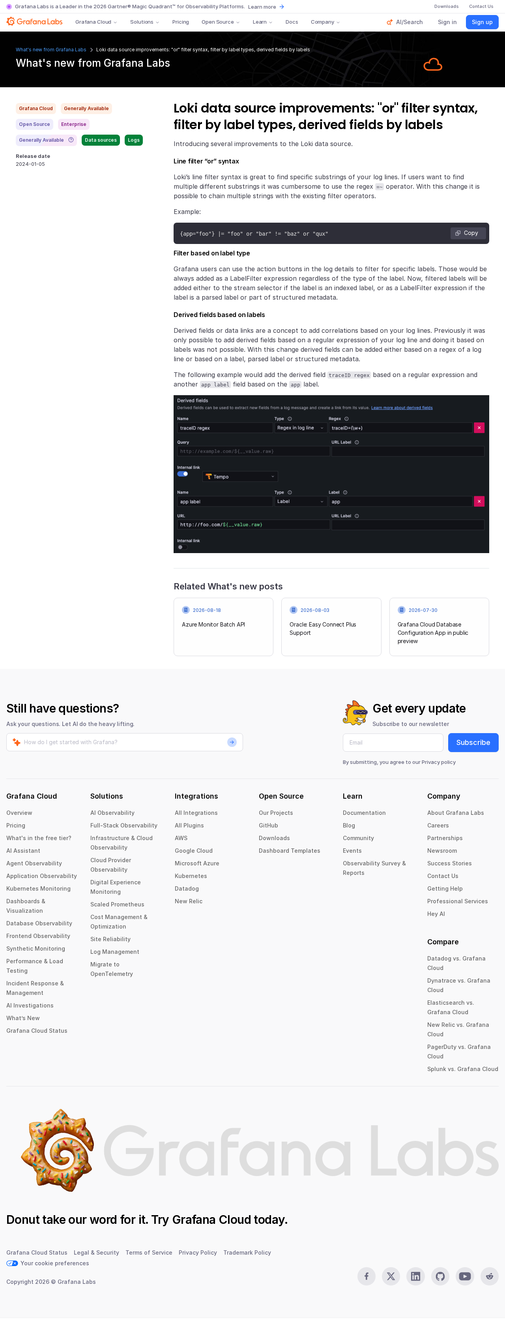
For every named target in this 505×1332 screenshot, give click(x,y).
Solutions (141, 22)
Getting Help (445, 888)
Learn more (262, 7)
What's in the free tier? (38, 838)
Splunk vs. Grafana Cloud (462, 1069)
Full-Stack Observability (123, 825)
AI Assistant (23, 850)
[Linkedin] (415, 1276)
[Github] (440, 1276)
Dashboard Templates (289, 850)
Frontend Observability (38, 935)
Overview (19, 812)
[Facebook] (366, 1276)
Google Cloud (194, 850)
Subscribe (473, 742)
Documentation (364, 812)
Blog (349, 825)
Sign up (482, 22)
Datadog (187, 888)
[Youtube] (465, 1276)
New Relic (188, 901)
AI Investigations (30, 1005)
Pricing (180, 22)
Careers (438, 825)
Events (352, 850)
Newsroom (442, 850)
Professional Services (457, 901)
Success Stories (449, 863)
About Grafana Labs (455, 812)
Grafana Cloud (93, 22)
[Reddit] (490, 1276)
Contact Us (442, 875)
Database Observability (39, 923)
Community (358, 838)
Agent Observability (34, 863)
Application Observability (41, 875)
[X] (391, 1276)
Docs (292, 22)
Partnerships (445, 838)
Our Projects (276, 812)
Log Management (114, 951)
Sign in (447, 22)
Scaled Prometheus (117, 904)
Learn (260, 22)
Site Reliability (110, 939)
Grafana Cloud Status (36, 1030)
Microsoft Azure (197, 863)
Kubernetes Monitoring (38, 888)
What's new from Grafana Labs (51, 50)
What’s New (23, 1018)
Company (322, 22)
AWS (181, 838)
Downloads (274, 838)
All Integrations (196, 812)
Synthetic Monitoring (35, 948)
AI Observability (112, 812)
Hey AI (436, 913)
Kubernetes (191, 875)
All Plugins (189, 825)
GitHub (268, 825)
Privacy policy (439, 762)
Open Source (218, 22)
